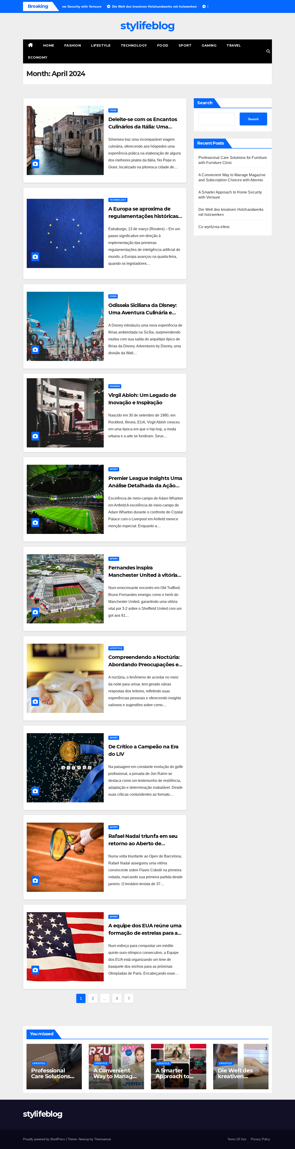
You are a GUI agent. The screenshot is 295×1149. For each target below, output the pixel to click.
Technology (134, 45)
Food (162, 45)
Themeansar (102, 1139)
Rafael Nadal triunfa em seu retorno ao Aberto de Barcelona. (142, 843)
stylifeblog (147, 25)
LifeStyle (101, 45)
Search (204, 102)
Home (48, 45)
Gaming (209, 45)
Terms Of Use (236, 1139)
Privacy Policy (260, 1139)
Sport (185, 45)
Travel (234, 45)
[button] (268, 51)
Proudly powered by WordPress (44, 1139)
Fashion (72, 45)
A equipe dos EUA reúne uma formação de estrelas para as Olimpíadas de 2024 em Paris (144, 933)
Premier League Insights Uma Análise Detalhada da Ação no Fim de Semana (145, 485)
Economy (37, 57)
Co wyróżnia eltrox (214, 227)
